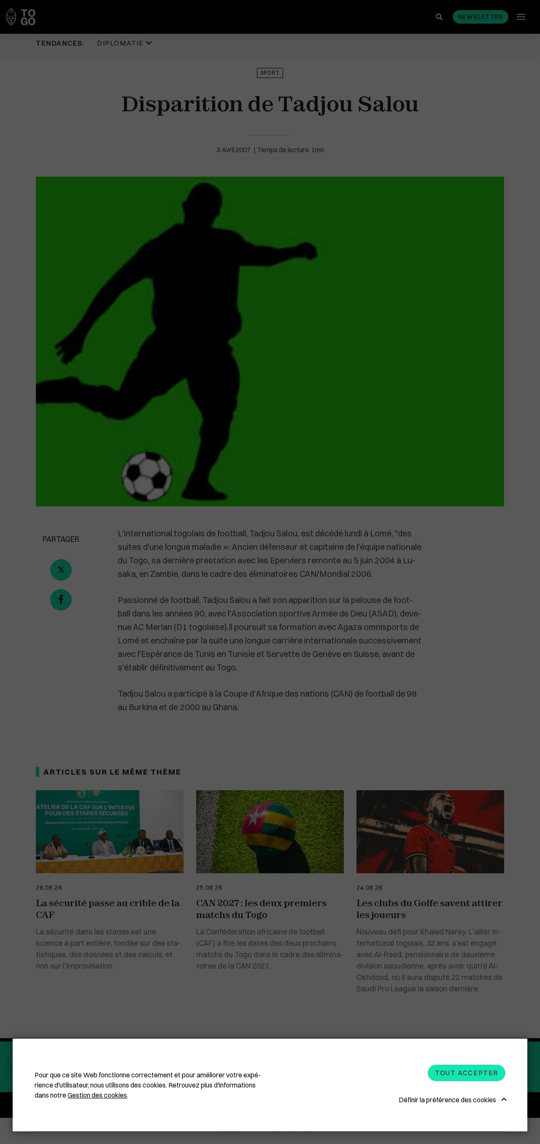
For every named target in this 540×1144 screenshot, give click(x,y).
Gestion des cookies (97, 1095)
